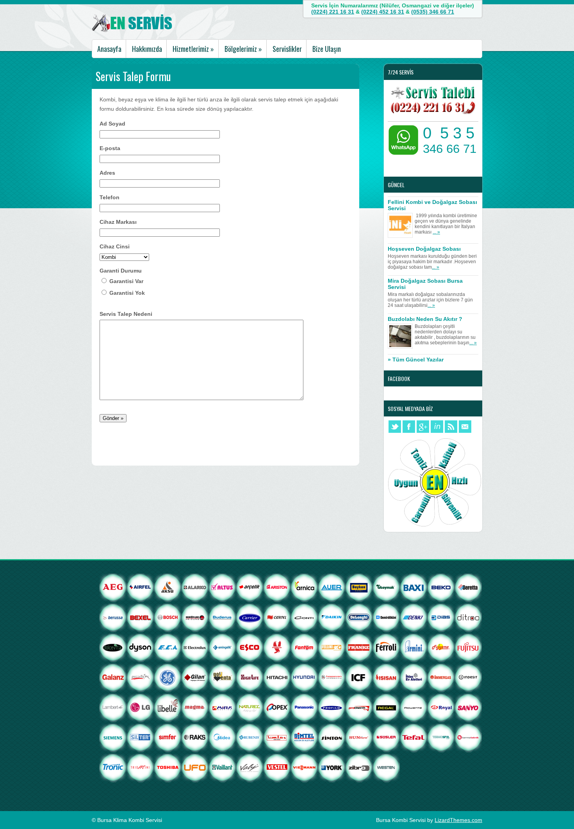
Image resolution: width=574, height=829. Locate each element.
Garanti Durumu (121, 270)
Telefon (109, 197)
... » (436, 232)
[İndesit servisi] (468, 690)
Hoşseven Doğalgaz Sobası (424, 249)
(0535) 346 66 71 (432, 12)
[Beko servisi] (441, 600)
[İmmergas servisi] (441, 690)
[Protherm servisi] (359, 720)
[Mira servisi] (222, 720)
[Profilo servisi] (331, 720)
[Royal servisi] (441, 720)
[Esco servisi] (249, 660)
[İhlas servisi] (413, 690)
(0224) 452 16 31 (382, 12)
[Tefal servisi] (413, 751)
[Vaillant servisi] (222, 781)
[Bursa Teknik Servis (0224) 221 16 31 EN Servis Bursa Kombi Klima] (132, 30)
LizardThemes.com (458, 820)
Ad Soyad (112, 123)
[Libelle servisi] (167, 720)
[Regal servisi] (386, 720)
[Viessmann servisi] (304, 781)
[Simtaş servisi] (277, 751)
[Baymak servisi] (386, 600)
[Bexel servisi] (140, 630)
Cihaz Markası (118, 222)
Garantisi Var (126, 281)
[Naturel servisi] (263, 720)
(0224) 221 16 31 (332, 12)
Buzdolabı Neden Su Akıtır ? (425, 319)
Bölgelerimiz (243, 49)
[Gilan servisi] (195, 690)
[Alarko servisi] (195, 600)
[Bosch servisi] (167, 630)
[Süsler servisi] (386, 751)
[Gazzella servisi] (140, 690)
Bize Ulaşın (326, 49)
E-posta (110, 148)
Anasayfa (109, 49)
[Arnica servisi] (304, 600)
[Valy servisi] (249, 781)
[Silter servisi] (140, 751)
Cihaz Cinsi (115, 246)
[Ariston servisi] (277, 600)
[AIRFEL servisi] (140, 600)
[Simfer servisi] (167, 751)
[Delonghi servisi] (359, 630)
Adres (107, 173)
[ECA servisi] (167, 660)
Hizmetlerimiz (193, 49)
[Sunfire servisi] (359, 751)
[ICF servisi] (359, 690)
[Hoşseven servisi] (331, 690)
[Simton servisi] (331, 751)
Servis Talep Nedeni (126, 314)
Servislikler (287, 49)
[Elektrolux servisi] (195, 660)
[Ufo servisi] (195, 781)
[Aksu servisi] (167, 600)
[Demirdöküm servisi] (386, 630)
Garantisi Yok (127, 293)
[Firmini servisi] (413, 660)
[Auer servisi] (331, 600)
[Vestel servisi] (277, 781)
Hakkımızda (147, 49)
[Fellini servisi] (331, 660)
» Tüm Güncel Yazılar (416, 359)
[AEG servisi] (113, 600)
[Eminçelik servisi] (222, 660)
